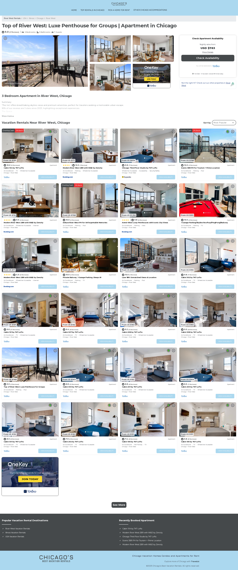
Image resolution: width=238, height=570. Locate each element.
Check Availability (207, 58)
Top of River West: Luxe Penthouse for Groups (24, 387)
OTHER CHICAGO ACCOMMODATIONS (150, 10)
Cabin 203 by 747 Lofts (191, 387)
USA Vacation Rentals (14, 536)
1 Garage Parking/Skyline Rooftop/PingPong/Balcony (204, 223)
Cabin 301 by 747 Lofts (14, 442)
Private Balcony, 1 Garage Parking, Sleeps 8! (82, 277)
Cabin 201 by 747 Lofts (132, 387)
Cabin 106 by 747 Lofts (132, 442)
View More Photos (13, 83)
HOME (74, 10)
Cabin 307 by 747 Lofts (73, 332)
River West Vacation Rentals (17, 529)
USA (25, 18)
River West (50, 18)
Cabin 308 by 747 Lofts (191, 332)
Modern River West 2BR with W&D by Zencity (82, 168)
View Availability (47, 177)
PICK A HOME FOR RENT (119, 10)
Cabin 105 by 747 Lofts (191, 442)
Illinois (31, 18)
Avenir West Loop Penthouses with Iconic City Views (145, 223)
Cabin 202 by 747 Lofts (73, 442)
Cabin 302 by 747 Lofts (191, 277)
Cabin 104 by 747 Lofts (14, 168)
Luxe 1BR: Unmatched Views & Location (139, 277)
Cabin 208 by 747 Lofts (132, 332)
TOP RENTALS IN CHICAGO (92, 10)
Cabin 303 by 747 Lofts (73, 387)
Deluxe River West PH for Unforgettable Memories (85, 223)
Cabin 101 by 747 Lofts (13, 332)
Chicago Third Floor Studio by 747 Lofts (139, 168)
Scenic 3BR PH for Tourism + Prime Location (200, 168)
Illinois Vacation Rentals (15, 533)
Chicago (40, 18)
